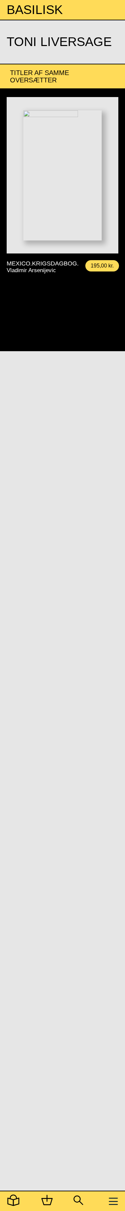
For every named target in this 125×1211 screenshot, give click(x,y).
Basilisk (35, 10)
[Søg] (78, 1201)
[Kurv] (47, 1201)
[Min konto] (13, 1201)
